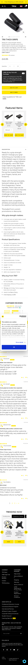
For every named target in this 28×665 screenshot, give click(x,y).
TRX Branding (5, 583)
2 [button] (12, 503)
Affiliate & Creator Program (9, 611)
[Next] (25, 36)
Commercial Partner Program (10, 606)
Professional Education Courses (10, 604)
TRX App (6, 288)
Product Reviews (4, 577)
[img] (3, 356)
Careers (4, 580)
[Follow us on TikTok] (17, 650)
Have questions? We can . (12, 97)
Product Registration (17, 592)
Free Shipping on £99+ (10, 294)
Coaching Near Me (8, 618)
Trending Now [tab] (6, 516)
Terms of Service (18, 584)
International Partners (8, 609)
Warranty (16, 582)
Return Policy (14, 292)
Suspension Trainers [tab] (18, 516)
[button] (5, 55)
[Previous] (2, 36)
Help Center (17, 574)
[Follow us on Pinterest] (10, 650)
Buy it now (14, 92)
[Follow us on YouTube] (14, 650)
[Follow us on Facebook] (3, 650)
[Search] (5, 6)
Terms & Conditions (17, 596)
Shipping (16, 580)
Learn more (5, 52)
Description (6, 149)
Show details (19, 342)
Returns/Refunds (18, 576)
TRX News (4, 572)
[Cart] (25, 6)
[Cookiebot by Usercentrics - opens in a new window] (19, 316)
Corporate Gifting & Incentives (10, 613)
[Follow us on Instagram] (7, 650)
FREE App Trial (6, 574)
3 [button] (14, 503)
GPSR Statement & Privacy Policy (18, 588)
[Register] (20, 633)
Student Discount (7, 616)
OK (14, 347)
